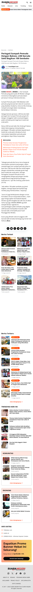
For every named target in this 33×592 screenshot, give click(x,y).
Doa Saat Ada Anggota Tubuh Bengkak (18, 443)
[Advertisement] (16, 30)
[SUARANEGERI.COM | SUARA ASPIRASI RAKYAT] (9, 2)
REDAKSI (12, 577)
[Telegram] (18, 228)
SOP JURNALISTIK (26, 580)
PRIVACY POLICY (15, 580)
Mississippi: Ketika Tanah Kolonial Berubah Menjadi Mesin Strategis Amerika (21, 394)
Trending (23, 6)
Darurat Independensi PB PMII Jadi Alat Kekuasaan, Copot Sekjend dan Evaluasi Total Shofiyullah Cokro (20, 475)
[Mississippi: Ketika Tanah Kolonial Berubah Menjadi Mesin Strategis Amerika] (5, 393)
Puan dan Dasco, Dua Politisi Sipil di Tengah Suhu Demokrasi (7, 269)
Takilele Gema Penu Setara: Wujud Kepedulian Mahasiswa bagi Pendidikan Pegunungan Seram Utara (8, 288)
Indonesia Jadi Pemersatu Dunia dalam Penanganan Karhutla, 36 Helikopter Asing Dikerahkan (20, 341)
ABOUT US (6, 577)
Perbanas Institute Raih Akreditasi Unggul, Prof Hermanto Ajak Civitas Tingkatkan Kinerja (19, 427)
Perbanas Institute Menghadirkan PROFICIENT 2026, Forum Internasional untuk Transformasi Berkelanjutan (20, 504)
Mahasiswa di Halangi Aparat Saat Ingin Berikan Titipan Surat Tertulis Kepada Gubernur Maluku (15, 149)
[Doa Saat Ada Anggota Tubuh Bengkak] (4, 445)
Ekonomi (10, 6)
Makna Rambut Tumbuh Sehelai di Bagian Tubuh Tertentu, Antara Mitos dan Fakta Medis (20, 411)
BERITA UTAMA (15, 337)
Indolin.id (6, 533)
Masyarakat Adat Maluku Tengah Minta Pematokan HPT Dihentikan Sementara (23, 288)
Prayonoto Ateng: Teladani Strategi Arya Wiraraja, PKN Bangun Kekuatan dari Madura (23, 269)
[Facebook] (11, 228)
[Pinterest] (21, 228)
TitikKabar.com (8, 530)
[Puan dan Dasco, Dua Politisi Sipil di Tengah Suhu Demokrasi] (8, 261)
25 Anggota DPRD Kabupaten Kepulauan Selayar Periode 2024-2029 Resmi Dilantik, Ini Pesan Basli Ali (20, 436)
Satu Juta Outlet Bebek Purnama (20, 511)
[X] (14, 228)
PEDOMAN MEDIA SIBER (23, 577)
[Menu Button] (30, 2)
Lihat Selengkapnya (15, 402)
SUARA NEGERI (14, 586)
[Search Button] (27, 2)
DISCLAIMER (5, 580)
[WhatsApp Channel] (24, 573)
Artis (16, 6)
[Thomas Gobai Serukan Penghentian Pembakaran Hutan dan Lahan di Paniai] (8, 242)
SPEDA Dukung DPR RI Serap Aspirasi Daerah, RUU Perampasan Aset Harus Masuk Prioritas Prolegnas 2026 (20, 459)
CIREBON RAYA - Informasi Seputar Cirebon (16, 536)
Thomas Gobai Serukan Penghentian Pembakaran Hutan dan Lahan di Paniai (8, 250)
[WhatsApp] (25, 228)
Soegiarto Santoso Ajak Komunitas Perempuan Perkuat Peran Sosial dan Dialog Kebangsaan (20, 467)
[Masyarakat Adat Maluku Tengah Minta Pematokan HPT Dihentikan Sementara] (24, 280)
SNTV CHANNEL (16, 583)
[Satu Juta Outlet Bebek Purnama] (6, 513)
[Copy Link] (8, 228)
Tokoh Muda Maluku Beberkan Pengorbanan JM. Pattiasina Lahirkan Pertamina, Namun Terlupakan (20, 496)
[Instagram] (8, 573)
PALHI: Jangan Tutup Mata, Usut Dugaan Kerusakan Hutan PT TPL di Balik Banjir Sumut (20, 363)
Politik (3, 6)
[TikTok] (16, 573)
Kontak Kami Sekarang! (16, 558)
